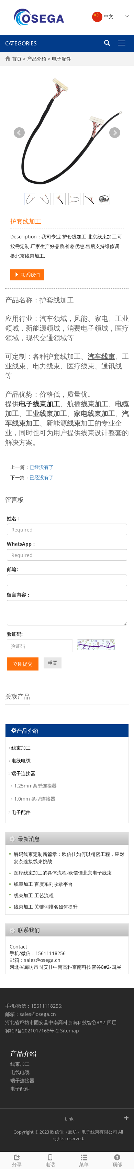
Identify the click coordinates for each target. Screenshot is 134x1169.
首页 (17, 58)
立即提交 (22, 664)
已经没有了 (42, 467)
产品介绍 (36, 58)
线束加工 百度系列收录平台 (43, 884)
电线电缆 (21, 760)
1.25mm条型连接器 (35, 785)
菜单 (84, 1164)
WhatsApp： (21, 543)
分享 (17, 1164)
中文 (107, 16)
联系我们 (29, 274)
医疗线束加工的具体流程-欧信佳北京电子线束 (63, 872)
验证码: (15, 634)
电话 (50, 1164)
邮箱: (12, 569)
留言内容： (19, 594)
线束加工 (21, 747)
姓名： (14, 518)
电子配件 (61, 58)
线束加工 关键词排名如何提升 (46, 906)
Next (114, 132)
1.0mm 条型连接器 (34, 798)
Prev (19, 132)
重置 (52, 662)
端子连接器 (23, 773)
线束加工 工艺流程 (34, 895)
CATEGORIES (21, 43)
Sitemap (69, 1030)
